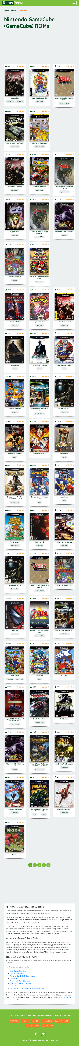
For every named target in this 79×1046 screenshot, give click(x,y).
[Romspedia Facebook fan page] (36, 1034)
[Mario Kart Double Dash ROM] (39, 171)
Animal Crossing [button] (14, 545)
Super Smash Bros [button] (39, 146)
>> (48, 865)
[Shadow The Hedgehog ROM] (14, 438)
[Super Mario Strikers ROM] (39, 306)
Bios (38, 1015)
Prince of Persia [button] (15, 502)
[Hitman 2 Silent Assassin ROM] (39, 349)
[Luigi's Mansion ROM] (14, 216)
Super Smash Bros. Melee (18, 971)
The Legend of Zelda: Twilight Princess (22, 976)
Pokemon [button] (64, 235)
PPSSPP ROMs (14, 1021)
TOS (60, 1015)
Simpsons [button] (14, 412)
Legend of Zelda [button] (64, 103)
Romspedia (33, 1040)
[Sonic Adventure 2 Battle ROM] (64, 349)
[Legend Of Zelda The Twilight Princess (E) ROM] (39, 216)
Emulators (22, 1015)
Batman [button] (15, 368)
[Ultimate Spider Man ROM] (14, 306)
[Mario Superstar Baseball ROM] (14, 793)
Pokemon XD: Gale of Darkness (20, 981)
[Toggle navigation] (74, 3)
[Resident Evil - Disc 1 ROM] (64, 393)
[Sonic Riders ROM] (39, 660)
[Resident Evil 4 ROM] (14, 82)
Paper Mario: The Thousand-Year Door (22, 983)
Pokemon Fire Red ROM (62, 1021)
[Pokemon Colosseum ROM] (14, 261)
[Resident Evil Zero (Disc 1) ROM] (64, 793)
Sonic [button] (64, 368)
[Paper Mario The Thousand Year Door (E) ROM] (39, 261)
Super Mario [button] (39, 101)
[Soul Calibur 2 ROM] (64, 703)
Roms (16, 1015)
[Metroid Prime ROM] (64, 438)
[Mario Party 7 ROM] (14, 660)
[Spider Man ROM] (14, 615)
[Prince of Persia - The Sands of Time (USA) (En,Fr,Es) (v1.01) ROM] (39, 748)
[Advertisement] (39, 47)
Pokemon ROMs (47, 1021)
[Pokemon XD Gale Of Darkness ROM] (64, 216)
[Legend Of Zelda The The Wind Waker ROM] (64, 82)
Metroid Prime (14, 986)
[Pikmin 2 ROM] (14, 838)
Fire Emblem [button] (64, 767)
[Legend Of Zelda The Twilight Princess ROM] (64, 171)
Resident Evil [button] (10, 101)
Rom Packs (32, 1015)
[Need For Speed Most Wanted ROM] (14, 127)
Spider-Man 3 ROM (48, 1026)
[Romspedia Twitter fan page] (43, 1034)
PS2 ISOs (25, 1021)
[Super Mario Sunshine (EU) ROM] (39, 82)
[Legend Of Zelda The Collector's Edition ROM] (39, 615)
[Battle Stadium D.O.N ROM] (39, 438)
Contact (44, 1015)
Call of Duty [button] (64, 545)
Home (10, 1015)
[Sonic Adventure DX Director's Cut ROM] (39, 481)
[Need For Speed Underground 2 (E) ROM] (39, 393)
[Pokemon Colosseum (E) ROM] (64, 569)
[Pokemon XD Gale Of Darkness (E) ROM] (14, 748)
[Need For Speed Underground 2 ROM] (64, 615)
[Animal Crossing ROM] (14, 526)
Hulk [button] (34, 814)
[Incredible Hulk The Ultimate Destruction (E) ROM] (39, 793)
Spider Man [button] (15, 325)
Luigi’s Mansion (15, 978)
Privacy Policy (53, 1015)
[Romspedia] (12, 3)
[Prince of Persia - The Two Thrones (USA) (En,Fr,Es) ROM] (14, 481)
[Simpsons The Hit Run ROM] (14, 393)
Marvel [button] (44, 814)
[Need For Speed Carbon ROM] (39, 703)
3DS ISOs (35, 1021)
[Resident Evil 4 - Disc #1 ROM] (64, 306)
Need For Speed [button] (14, 146)
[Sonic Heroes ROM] (64, 481)
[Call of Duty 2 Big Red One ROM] (64, 526)
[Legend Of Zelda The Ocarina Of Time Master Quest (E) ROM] (14, 703)
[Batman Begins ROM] (14, 349)
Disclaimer (67, 1015)
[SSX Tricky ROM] (64, 660)
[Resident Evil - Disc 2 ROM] (14, 569)
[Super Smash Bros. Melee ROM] (39, 127)
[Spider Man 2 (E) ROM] (39, 526)
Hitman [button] (39, 368)
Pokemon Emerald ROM (32, 1026)
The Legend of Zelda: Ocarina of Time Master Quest (27, 988)
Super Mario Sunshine (17, 973)
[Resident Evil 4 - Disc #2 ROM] (14, 171)
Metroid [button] (64, 457)
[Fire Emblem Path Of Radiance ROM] (64, 748)
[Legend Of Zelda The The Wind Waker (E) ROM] (39, 569)
